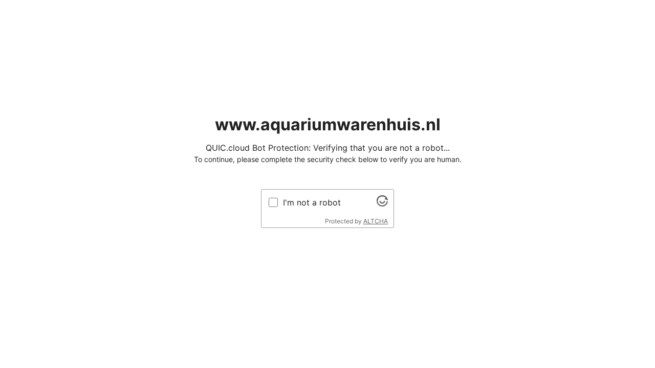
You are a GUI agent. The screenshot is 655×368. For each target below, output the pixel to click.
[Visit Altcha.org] (382, 203)
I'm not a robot (312, 202)
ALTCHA (375, 221)
